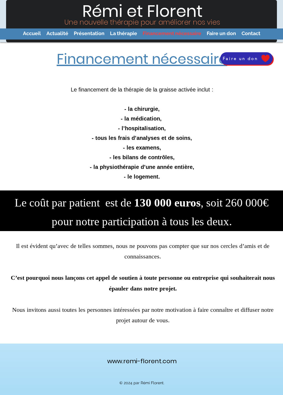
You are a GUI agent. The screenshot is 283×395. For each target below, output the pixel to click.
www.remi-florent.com (142, 361)
